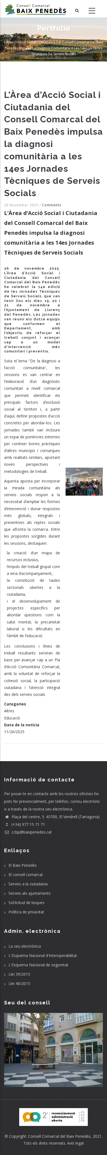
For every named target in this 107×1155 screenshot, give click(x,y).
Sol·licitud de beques (26, 902)
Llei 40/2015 (19, 983)
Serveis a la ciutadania (28, 883)
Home (9, 36)
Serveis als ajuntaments (30, 893)
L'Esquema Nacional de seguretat (38, 964)
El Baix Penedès (23, 865)
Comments (51, 205)
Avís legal (75, 1143)
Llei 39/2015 (19, 974)
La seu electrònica (25, 946)
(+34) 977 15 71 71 (27, 824)
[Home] (35, 9)
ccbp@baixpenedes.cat (31, 832)
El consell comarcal (26, 874)
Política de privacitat (26, 911)
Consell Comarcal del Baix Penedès (59, 1136)
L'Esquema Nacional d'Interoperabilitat (43, 955)
